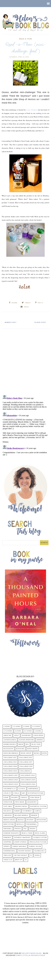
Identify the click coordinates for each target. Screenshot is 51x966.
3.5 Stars (36, 726)
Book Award (32, 749)
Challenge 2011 (10, 757)
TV (31, 855)
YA (26, 860)
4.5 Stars (28, 731)
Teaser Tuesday (24, 851)
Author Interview (26, 740)
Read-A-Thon (25, 39)
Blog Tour (36, 744)
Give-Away (8, 806)
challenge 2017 (25, 762)
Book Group (26, 753)
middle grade (9, 820)
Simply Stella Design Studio (30, 955)
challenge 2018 (10, 766)
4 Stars (18, 731)
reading (38, 113)
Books (37, 753)
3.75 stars (8, 731)
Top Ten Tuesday (20, 855)
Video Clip (8, 860)
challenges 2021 (11, 775)
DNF (23, 793)
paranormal (31, 824)
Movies (21, 820)
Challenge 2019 (26, 766)
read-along (40, 833)
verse (37, 855)
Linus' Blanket (31, 110)
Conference (33, 789)
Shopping (8, 842)
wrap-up (18, 860)
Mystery (30, 820)
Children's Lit (10, 789)
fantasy (24, 797)
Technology (39, 851)
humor (17, 811)
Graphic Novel (21, 806)
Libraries (8, 815)
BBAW (21, 744)
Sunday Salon (35, 846)
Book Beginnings (11, 753)
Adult (16, 735)
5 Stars (38, 731)
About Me (7, 735)
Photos (18, 829)
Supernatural (9, 851)
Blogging (20, 749)
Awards (40, 740)
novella (20, 824)
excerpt (14, 797)
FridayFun (8, 802)
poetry (33, 829)
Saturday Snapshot (22, 837)
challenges (25, 771)
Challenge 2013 (10, 762)
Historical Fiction (38, 806)
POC (25, 829)
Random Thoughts (11, 833)
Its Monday (27, 811)
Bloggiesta (8, 749)
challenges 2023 (11, 780)
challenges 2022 (28, 775)
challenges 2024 (28, 780)
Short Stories (20, 842)
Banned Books (10, 744)
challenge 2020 (10, 771)
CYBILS (16, 793)
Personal (8, 829)
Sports (7, 846)
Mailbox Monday (21, 815)
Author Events (10, 740)
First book (35, 797)
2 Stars (7, 726)
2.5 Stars (17, 726)
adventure (26, 735)
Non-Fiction (9, 824)
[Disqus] (25, 361)
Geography (32, 802)
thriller (7, 855)
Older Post (40, 322)
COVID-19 (7, 793)
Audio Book (38, 735)
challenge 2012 (25, 757)
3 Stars (26, 726)
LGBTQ (37, 811)
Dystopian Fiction (35, 793)
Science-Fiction (40, 837)
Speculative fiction (37, 842)
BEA (27, 744)
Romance (7, 837)
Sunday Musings (19, 846)
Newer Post (11, 322)
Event (6, 797)
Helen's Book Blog (31, 953)
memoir (34, 815)
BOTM (44, 753)
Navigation (41, 820)
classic (21, 789)
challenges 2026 (28, 784)
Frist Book (19, 802)
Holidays (7, 811)
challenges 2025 (11, 784)
